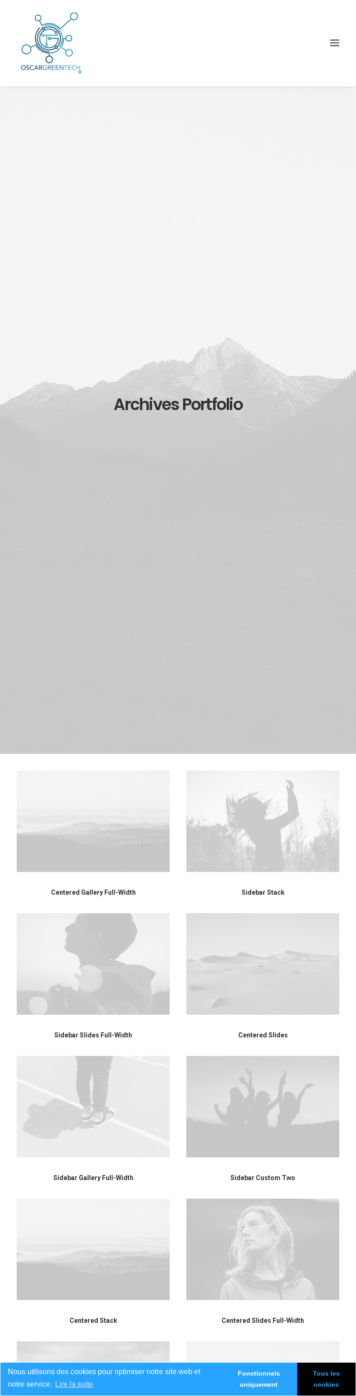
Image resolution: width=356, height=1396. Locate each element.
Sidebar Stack (263, 892)
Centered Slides (263, 1035)
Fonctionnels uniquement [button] (259, 1379)
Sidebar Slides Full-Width (93, 1035)
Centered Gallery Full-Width (93, 892)
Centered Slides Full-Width (263, 1320)
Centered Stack (93, 1320)
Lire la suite (74, 1384)
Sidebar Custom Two (262, 1177)
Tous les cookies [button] (326, 1379)
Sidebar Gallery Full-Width (93, 1177)
